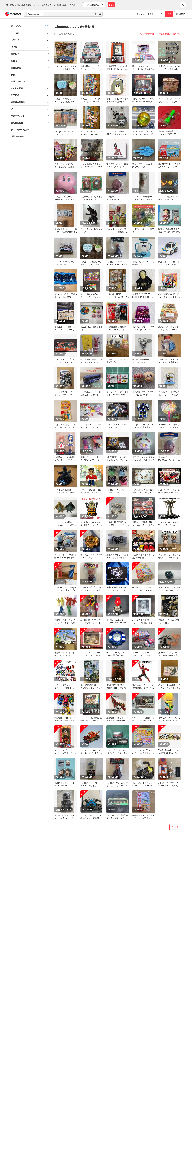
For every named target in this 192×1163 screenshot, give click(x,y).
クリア (46, 26)
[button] (42, 14)
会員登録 (152, 13)
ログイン (140, 13)
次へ (174, 827)
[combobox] (63, 14)
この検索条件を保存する (170, 34)
